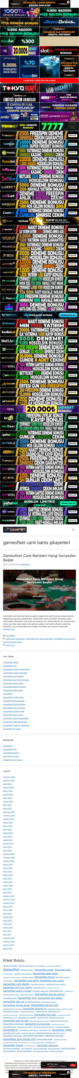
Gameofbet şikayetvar (47, 1045)
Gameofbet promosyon (13, 1024)
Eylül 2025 (7, 784)
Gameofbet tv (10, 1029)
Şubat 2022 (8, 917)
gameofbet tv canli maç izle (28, 1030)
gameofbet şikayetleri (30, 1045)
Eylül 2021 (7, 935)
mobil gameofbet (9, 1051)
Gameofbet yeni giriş (54, 1036)
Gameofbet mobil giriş (56, 1017)
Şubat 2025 (8, 794)
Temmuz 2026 (9, 777)
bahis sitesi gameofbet (15, 639)
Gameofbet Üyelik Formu (13, 697)
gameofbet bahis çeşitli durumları (12, 977)
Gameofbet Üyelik (44, 1039)
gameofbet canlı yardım (53, 988)
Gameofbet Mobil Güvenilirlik (15, 722)
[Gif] (39, 221)
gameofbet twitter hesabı (11, 1033)
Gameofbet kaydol (41, 1011)
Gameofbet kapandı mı (27, 1011)
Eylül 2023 (7, 851)
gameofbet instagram (11, 1012)
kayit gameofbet (68, 1048)
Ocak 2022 (7, 921)
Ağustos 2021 (8, 938)
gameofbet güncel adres (48, 1002)
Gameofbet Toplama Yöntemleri (16, 725)
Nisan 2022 (8, 910)
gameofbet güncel (32, 1002)
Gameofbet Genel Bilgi (27, 994)
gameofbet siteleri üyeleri (58, 1024)
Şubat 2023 (8, 875)
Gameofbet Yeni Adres (12, 1036)
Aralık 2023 (8, 840)
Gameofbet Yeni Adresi (12, 760)
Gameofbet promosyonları (38, 1024)
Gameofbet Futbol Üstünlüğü (15, 673)
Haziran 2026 (8, 780)
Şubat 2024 (8, 833)
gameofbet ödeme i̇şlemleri (10, 1042)
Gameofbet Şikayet (11, 753)
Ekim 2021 (7, 931)
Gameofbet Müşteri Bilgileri (14, 704)
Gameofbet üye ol (50, 1042)
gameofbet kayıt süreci (26, 1015)
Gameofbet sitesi (9, 1027)
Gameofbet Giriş (10, 666)
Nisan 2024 (8, 826)
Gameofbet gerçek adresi (50, 994)
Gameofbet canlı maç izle (55, 984)
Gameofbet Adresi (10, 662)
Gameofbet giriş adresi (50, 998)
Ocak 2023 (7, 879)
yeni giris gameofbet (56, 1051)
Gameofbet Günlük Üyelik (13, 711)
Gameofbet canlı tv (39, 988)
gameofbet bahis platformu (23, 974)
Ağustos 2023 (9, 854)
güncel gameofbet (54, 1048)
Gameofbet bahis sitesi (45, 973)
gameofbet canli (8, 981)
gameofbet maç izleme (27, 1018)
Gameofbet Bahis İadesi (13, 690)
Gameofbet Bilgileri (28, 977)
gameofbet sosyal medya (25, 1027)
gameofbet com (56, 991)
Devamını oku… (9, 629)
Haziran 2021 (8, 945)
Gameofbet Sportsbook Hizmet (16, 680)
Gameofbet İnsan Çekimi (13, 715)
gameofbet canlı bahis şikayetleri (39, 639)
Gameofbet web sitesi (28, 1033)
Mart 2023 (7, 872)
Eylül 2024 (7, 808)
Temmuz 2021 (9, 942)
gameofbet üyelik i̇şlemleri (37, 1042)
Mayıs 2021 (7, 949)
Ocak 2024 (7, 837)
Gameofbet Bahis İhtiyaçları (14, 687)
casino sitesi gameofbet (53, 966)
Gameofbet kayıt (54, 1012)
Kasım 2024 (8, 801)
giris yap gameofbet (40, 1048)
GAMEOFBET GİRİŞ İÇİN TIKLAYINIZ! (39, 80)
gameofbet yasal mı (59, 1033)
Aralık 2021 (7, 924)
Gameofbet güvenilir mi (34, 1008)
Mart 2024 (7, 830)
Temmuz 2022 (9, 900)
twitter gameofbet (24, 1051)
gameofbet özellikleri (23, 1042)
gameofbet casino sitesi (40, 991)
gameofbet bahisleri (8, 974)
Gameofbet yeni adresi (33, 1036)
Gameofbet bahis (63, 970)
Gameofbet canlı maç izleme (17, 987)
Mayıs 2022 (8, 907)
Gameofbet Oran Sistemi (13, 676)
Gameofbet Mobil (42, 1017)
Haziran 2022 (8, 903)
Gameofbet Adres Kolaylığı (14, 708)
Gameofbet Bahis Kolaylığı (14, 701)
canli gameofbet (40, 966)
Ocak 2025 (7, 798)
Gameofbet (10, 636)
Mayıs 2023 (8, 865)
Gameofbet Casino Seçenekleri (16, 718)
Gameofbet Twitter (11, 756)
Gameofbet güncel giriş (45, 1005)
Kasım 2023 (8, 844)
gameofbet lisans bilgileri (63, 1015)
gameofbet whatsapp (44, 1033)
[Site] (39, 135)
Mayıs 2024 (8, 823)
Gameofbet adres (26, 970)
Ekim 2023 (7, 847)
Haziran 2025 (8, 787)
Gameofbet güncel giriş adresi (12, 1009)
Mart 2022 (7, 914)
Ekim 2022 (7, 889)
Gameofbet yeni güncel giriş (19, 1039)
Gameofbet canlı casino (52, 980)
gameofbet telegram (62, 1027)
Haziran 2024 (8, 819)
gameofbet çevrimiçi (59, 1039)
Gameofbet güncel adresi (16, 1005)
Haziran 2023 (8, 861)
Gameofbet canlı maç (38, 984)
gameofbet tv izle (45, 1030)
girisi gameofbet (26, 1048)
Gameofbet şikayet (13, 1045)
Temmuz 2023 (9, 858)
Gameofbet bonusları (63, 977)
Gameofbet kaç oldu (45, 1014)
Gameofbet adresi (43, 969)
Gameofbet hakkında (54, 1009)
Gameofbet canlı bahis (26, 980)
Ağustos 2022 (9, 896)
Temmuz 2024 (9, 815)
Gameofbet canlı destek (16, 984)
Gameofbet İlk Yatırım (12, 729)
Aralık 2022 (7, 882)
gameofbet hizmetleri (67, 1009)
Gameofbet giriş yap (13, 1001)
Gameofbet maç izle (10, 1017)
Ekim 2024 (7, 805)
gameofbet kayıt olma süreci (10, 1015)
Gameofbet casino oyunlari (17, 990)
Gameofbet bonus (45, 977)
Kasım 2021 (8, 928)
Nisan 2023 (8, 868)
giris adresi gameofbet (11, 1048)
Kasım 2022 (8, 886)
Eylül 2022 (7, 893)
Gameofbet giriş (27, 997)
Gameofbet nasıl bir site (15, 1020)
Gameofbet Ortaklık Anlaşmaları (16, 669)
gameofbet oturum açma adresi (39, 1021)
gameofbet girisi (10, 998)
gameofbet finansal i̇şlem (11, 994)
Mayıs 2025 (8, 791)
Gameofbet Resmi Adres (13, 683)
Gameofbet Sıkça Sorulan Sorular (44, 1027)
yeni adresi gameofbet (40, 1051)
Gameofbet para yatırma (59, 1021)
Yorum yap (10, 645)
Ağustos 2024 (9, 812)
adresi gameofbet (10, 966)
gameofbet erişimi (69, 991)
